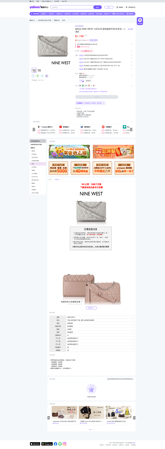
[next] (131, 129)
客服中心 (102, 445)
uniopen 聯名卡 (119, 14)
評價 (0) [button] (57, 179)
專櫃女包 (56, 20)
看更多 (106, 14)
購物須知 (115, 445)
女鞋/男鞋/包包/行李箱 (44, 20)
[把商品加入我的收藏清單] (124, 29)
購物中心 (32, 20)
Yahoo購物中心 (39, 7)
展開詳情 (90, 308)
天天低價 (75, 14)
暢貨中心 (59, 14)
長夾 (63, 20)
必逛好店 (91, 14)
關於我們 (108, 445)
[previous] (34, 129)
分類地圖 (133, 445)
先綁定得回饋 (93, 40)
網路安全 (121, 445)
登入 (109, 7)
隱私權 (127, 445)
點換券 (43, 14)
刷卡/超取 (99, 14)
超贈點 (131, 14)
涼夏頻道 (83, 14)
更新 (134, 442)
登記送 (51, 14)
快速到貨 (67, 14)
